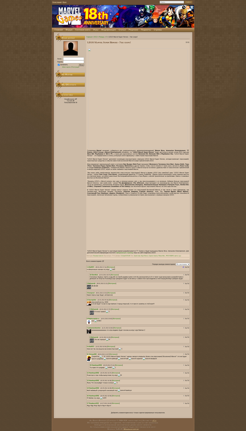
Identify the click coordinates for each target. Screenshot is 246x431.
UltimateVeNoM (125, 256)
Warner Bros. (161, 256)
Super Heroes (144, 256)
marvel (176, 256)
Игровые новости (98, 256)
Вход (64, 2)
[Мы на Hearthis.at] (184, 8)
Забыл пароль (66, 67)
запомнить (64, 64)
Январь (101, 37)
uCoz (154, 421)
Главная (89, 37)
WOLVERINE (170, 256)
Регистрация (57, 2)
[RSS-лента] (188, 8)
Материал (110, 267)
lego (180, 256)
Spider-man (137, 256)
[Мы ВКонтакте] (192, 8)
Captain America (153, 256)
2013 (95, 37)
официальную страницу (124, 253)
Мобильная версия (131, 429)
